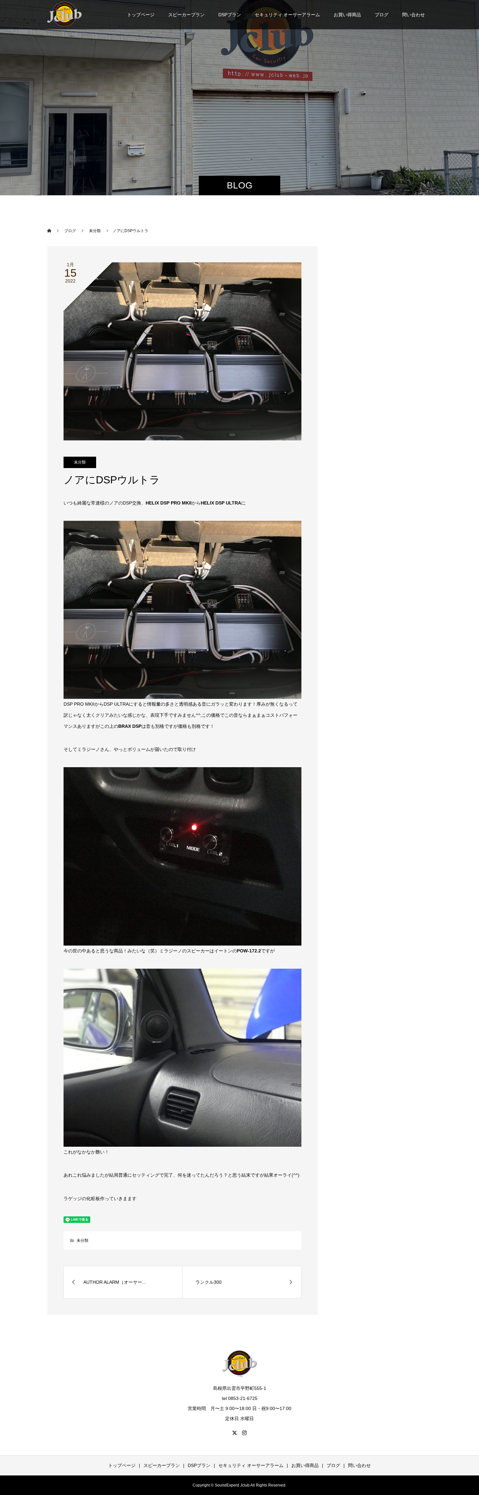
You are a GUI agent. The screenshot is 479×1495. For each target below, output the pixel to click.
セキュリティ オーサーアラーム (287, 14)
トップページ (140, 14)
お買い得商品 (347, 14)
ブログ (381, 14)
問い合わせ (413, 14)
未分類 (80, 462)
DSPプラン (229, 14)
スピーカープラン (186, 14)
